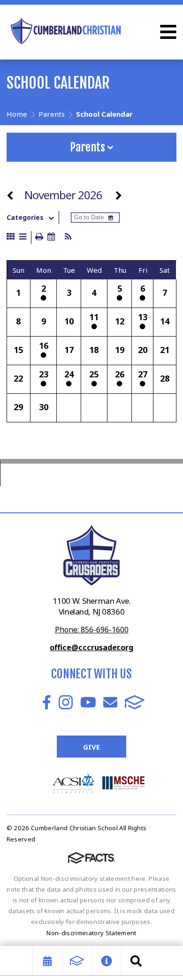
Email (110, 702)
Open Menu (168, 32)
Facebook (46, 702)
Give (91, 746)
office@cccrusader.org (91, 647)
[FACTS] (77, 961)
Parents (88, 147)
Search (136, 961)
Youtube (88, 702)
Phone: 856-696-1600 (92, 629)
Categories (25, 217)
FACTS (134, 702)
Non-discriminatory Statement (91, 933)
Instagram (65, 702)
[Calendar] (47, 961)
